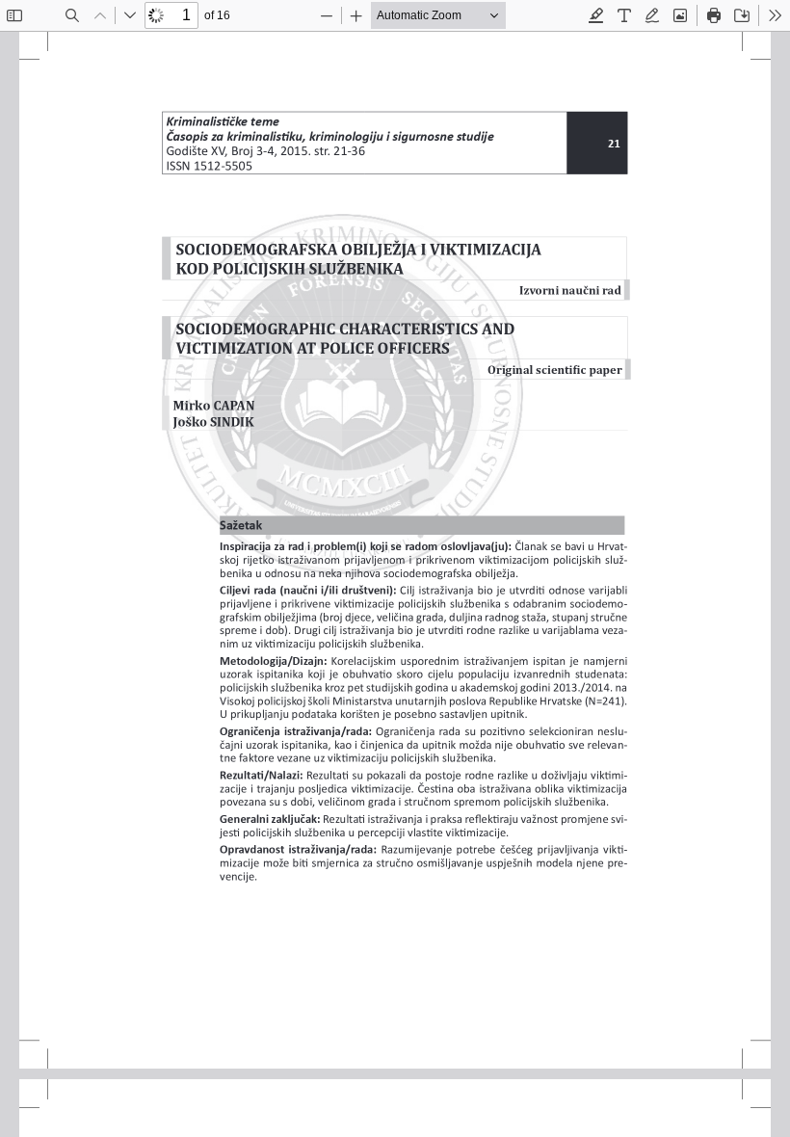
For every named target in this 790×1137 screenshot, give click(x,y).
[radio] (596, 15)
